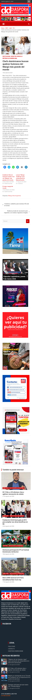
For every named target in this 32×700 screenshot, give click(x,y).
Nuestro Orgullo (16, 56)
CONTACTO (11, 649)
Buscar (27, 221)
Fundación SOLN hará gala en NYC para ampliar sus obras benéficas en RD (15, 522)
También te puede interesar (13, 470)
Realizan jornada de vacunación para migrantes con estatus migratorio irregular (16, 211)
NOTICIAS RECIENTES (11, 656)
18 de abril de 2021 (8, 72)
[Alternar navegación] (3, 24)
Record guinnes (16, 195)
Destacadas (6, 56)
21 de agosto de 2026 (8, 496)
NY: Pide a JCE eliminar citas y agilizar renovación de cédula (17, 669)
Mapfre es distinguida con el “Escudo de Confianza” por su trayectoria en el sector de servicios (19, 677)
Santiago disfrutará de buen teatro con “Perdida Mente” (18, 685)
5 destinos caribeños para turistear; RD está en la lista (16, 204)
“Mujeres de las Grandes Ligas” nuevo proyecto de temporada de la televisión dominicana (18, 661)
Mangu (10, 195)
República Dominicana (10, 58)
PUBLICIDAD (11, 646)
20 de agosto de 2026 (8, 526)
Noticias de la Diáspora (17, 488)
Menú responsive (29, 1)
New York (5, 488)
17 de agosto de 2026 (8, 582)
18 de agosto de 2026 (8, 554)
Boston (5, 545)
